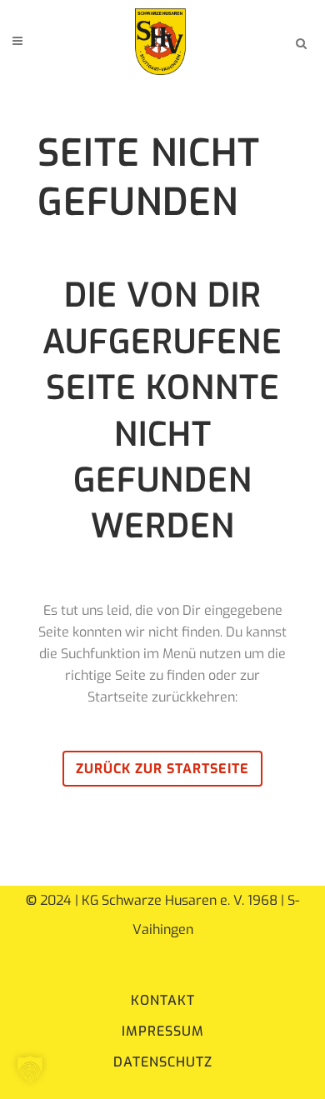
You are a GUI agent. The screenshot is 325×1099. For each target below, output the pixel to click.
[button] (30, 1069)
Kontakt (163, 1000)
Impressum (163, 1031)
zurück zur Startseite (162, 768)
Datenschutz (162, 1062)
